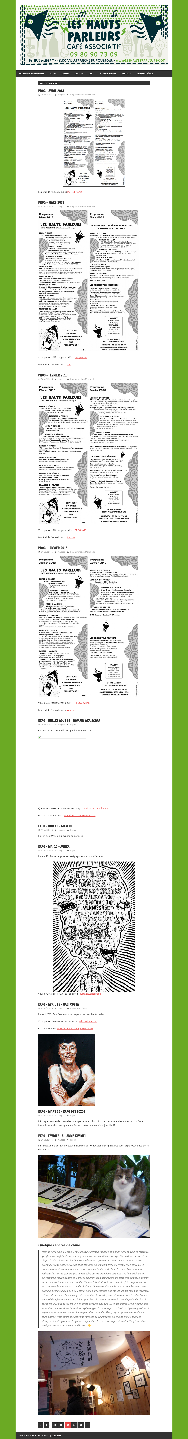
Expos (53, 73)
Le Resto (79, 73)
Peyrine (71, 537)
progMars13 (81, 357)
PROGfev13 (80, 530)
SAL (69, 364)
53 (61, 1425)
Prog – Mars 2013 (51, 202)
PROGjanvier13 (82, 702)
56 (81, 1425)
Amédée (71, 710)
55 (74, 1425)
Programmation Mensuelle (31, 73)
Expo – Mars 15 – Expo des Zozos (61, 1111)
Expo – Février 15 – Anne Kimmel (62, 1135)
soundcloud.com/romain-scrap (80, 815)
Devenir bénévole (145, 73)
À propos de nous (108, 73)
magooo (61, 94)
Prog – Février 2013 (53, 375)
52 (55, 1425)
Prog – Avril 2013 (51, 90)
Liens (91, 73)
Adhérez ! (126, 73)
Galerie (65, 73)
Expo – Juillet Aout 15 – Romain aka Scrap (69, 720)
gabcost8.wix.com (88, 1021)
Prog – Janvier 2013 (52, 547)
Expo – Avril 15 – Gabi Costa (58, 1004)
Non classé (82, 1008)
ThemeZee (56, 1435)
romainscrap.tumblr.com (95, 808)
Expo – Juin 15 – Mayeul (55, 826)
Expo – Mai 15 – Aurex (53, 846)
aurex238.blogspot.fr (90, 993)
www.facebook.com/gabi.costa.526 (75, 1028)
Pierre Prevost (74, 191)
